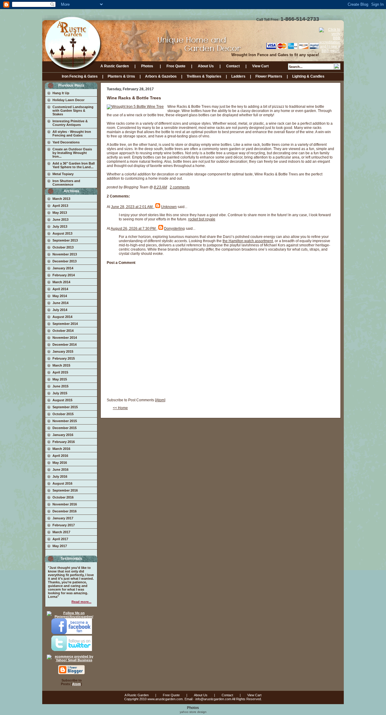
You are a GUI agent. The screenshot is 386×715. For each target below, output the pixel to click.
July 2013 (59, 226)
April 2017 (60, 539)
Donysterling (174, 228)
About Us (206, 66)
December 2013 (64, 261)
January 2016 (62, 435)
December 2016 (64, 511)
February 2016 (63, 442)
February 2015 (63, 358)
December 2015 (64, 428)
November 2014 (64, 337)
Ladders (238, 76)
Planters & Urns (121, 76)
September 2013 (65, 240)
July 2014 (59, 310)
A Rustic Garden (114, 66)
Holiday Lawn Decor (68, 100)
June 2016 (60, 469)
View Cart (260, 66)
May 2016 (59, 462)
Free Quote (175, 66)
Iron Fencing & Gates (80, 76)
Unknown (169, 207)
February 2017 (63, 525)
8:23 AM (160, 187)
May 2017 (59, 546)
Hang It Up (60, 93)
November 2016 (64, 504)
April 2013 (60, 205)
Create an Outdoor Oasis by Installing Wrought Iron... (72, 152)
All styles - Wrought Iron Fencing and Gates (71, 133)
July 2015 (59, 393)
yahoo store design (193, 711)
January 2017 (62, 518)
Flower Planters (268, 76)
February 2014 (63, 275)
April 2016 (60, 455)
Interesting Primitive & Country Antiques (70, 123)
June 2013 (60, 219)
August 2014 (62, 317)
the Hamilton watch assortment (248, 241)
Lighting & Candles (308, 76)
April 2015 (60, 372)
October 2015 (63, 414)
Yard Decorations (66, 142)
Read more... (81, 602)
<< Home (120, 408)
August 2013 (62, 233)
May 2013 (59, 212)
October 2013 (63, 247)
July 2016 (59, 476)
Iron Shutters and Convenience (66, 182)
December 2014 (64, 344)
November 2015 (64, 421)
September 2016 (65, 490)
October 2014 (63, 330)
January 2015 (62, 351)
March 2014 (61, 282)
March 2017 (61, 532)
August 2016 (62, 483)
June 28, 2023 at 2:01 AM (132, 207)
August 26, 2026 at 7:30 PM (134, 228)
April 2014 (60, 289)
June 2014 (60, 303)
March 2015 (61, 365)
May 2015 (59, 379)
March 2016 (61, 448)
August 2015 (62, 400)
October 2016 (63, 497)
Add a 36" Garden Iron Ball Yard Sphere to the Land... (73, 165)
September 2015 (65, 407)
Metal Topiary (63, 174)
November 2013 (64, 254)
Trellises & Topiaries (204, 76)
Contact (233, 66)
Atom (76, 684)
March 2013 (61, 198)
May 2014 (59, 296)
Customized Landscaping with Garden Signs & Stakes (72, 110)
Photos (147, 66)
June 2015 (60, 386)
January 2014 (62, 268)
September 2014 (65, 323)
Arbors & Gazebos (161, 76)
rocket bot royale (201, 219)
